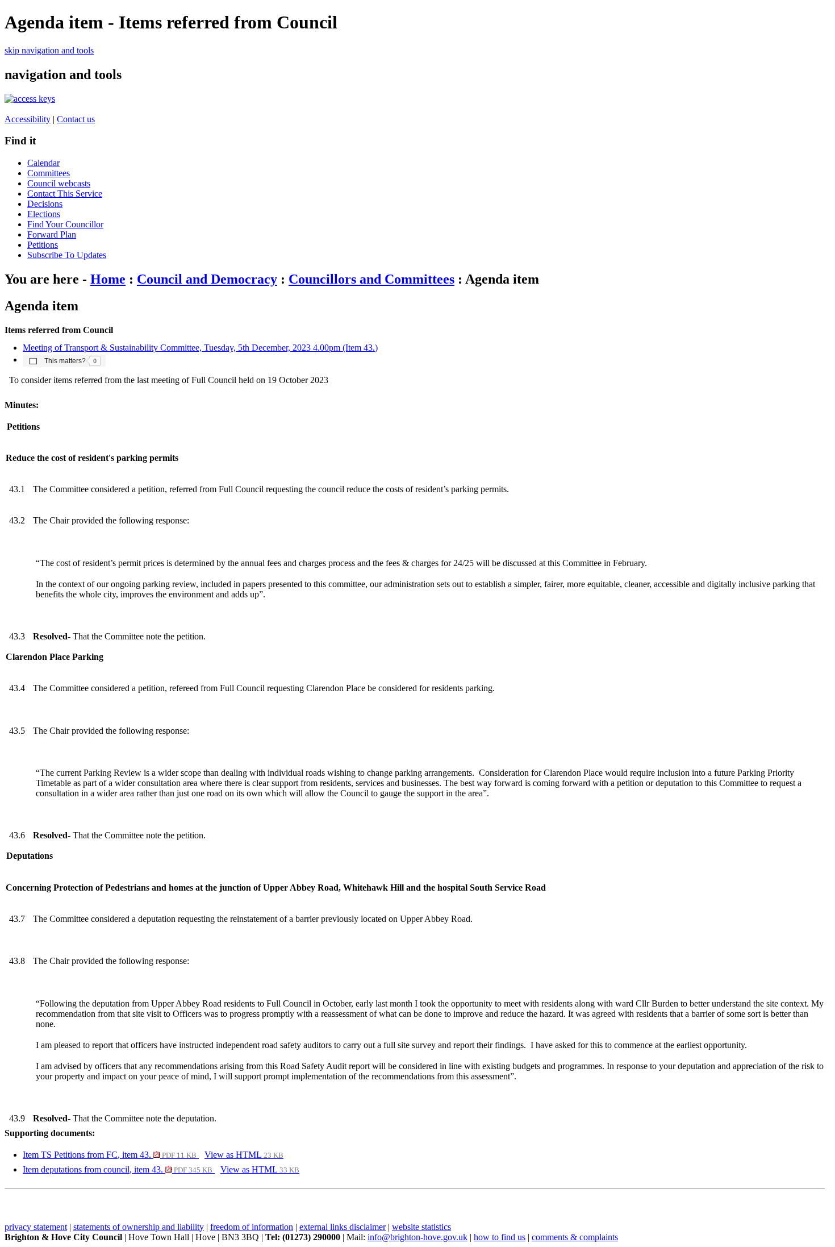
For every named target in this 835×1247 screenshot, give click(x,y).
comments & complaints (575, 1237)
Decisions (44, 204)
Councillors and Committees (371, 279)
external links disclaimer (342, 1227)
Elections (43, 214)
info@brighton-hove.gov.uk (417, 1237)
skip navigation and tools (49, 50)
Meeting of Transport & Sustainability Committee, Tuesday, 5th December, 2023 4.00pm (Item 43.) (200, 347)
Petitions (42, 245)
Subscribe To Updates (66, 255)
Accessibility (28, 119)
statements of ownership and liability (138, 1227)
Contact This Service (64, 193)
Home (108, 279)
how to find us (499, 1237)
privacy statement (36, 1227)
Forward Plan (51, 234)
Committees (48, 173)
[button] (64, 360)
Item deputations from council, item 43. (117, 1169)
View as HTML (243, 1154)
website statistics (421, 1227)
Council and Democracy (207, 279)
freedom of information (251, 1227)
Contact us (76, 119)
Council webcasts (58, 183)
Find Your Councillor (65, 224)
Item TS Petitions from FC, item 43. (110, 1154)
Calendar (43, 163)
